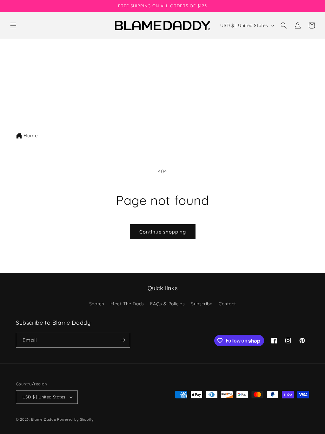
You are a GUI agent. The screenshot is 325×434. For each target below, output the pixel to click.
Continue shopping (162, 232)
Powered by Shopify (75, 419)
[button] (13, 25)
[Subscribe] (123, 340)
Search (96, 304)
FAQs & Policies (167, 304)
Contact (227, 304)
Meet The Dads (127, 304)
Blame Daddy (43, 419)
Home (30, 135)
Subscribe (201, 304)
